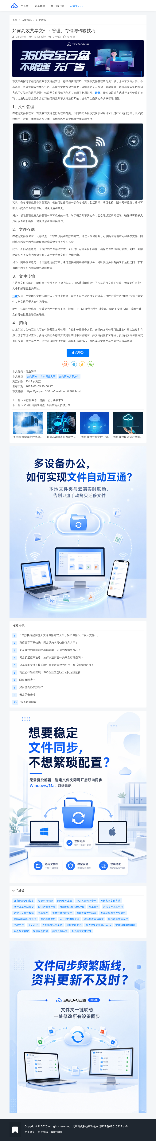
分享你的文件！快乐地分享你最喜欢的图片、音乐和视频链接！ (56, 664)
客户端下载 (57, 5)
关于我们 (30, 1132)
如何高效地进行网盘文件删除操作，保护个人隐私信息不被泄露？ (61, 436)
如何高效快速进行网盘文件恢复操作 (128, 436)
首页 (14, 19)
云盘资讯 (75, 5)
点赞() (79, 352)
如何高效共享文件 (69, 376)
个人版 (25, 5)
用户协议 (43, 1132)
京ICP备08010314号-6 (113, 1126)
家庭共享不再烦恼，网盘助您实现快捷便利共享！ (48, 642)
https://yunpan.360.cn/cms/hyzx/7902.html (53, 391)
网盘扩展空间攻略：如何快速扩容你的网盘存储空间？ (51, 657)
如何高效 (32, 376)
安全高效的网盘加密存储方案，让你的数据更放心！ (50, 650)
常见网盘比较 (29, 702)
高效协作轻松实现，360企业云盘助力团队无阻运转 (49, 672)
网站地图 (56, 1132)
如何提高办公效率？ (31, 687)
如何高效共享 (48, 376)
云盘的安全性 (27, 694)
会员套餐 (39, 5)
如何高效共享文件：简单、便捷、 (94, 436)
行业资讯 (41, 19)
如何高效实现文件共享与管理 (28, 436)
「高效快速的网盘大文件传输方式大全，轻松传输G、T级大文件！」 (59, 635)
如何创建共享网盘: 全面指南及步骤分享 (47, 405)
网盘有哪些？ (27, 679)
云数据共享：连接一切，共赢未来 (44, 400)
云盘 (97, 92)
